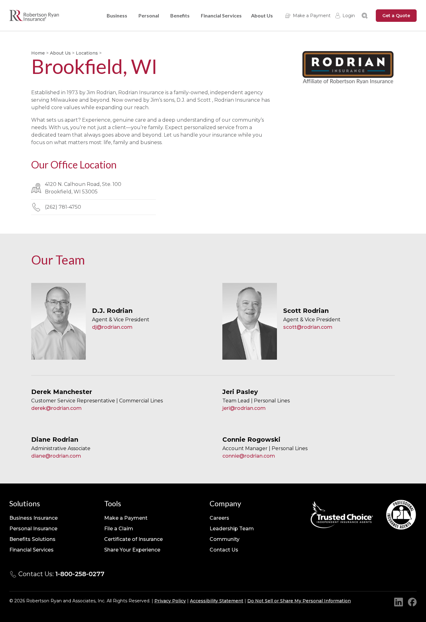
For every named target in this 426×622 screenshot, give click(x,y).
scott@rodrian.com (307, 327)
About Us (262, 15)
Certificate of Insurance (133, 539)
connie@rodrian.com (248, 456)
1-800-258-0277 (79, 574)
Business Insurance (33, 518)
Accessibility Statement (216, 601)
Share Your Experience (132, 550)
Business (117, 15)
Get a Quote (396, 15)
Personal (148, 15)
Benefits (180, 15)
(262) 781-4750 (63, 207)
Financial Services (221, 15)
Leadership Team (232, 529)
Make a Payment (312, 15)
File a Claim (118, 529)
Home (38, 53)
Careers (219, 518)
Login (348, 15)
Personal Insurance (33, 529)
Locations (87, 53)
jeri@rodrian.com (244, 408)
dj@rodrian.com (112, 327)
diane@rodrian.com (56, 456)
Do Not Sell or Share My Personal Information (299, 601)
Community (225, 539)
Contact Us (224, 550)
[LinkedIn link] (398, 602)
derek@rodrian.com (56, 408)
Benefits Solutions (32, 539)
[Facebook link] (412, 602)
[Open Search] (364, 15)
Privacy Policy (170, 601)
